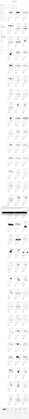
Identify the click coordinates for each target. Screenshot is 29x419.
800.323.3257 (8, 412)
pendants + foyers (2, 12)
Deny (8, 212)
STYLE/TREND (2, 50)
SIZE (1, 44)
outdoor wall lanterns (3, 16)
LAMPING (1, 47)
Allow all (21, 212)
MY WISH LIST (20, 415)
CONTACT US (12, 411)
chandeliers (2, 10)
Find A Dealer (25, 412)
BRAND (1, 24)
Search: (1, 4)
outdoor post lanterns (3, 18)
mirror (1, 14)
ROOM (1, 53)
